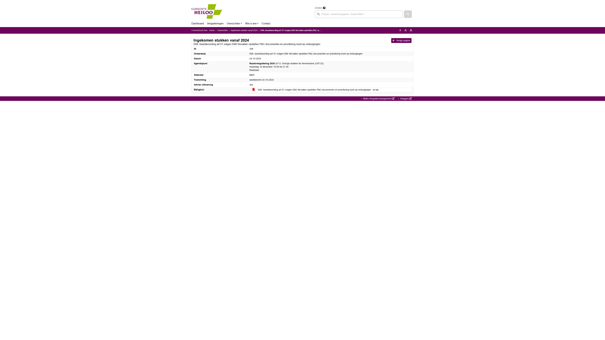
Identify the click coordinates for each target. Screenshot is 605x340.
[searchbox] (359, 14)
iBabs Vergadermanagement (377, 98)
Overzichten (233, 23)
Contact (266, 23)
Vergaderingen (215, 23)
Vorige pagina (403, 40)
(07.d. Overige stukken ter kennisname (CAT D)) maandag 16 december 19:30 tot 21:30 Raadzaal (286, 66)
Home (212, 30)
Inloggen (404, 98)
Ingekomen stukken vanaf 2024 (244, 30)
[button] (408, 14)
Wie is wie (251, 23)
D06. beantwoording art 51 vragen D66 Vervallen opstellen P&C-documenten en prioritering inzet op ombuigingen (317, 89)
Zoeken (318, 8)
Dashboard (197, 23)
